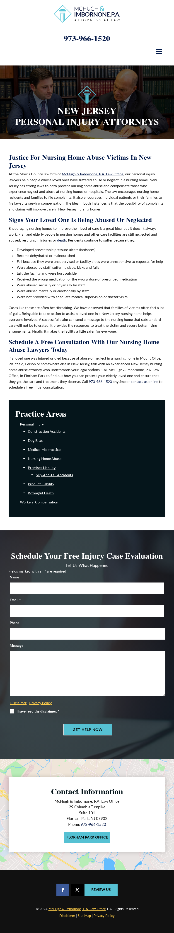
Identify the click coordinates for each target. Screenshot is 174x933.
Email (15, 600)
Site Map (84, 916)
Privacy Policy (40, 703)
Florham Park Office (87, 837)
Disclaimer (18, 703)
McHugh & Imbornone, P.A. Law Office (77, 909)
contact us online (144, 382)
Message (16, 646)
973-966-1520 (87, 38)
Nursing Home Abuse (44, 459)
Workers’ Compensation (39, 502)
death (61, 240)
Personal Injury (32, 424)
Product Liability (41, 484)
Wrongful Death (41, 493)
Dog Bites (35, 440)
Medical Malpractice (44, 450)
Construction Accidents (46, 431)
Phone (14, 623)
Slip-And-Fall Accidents (54, 475)
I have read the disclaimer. (38, 711)
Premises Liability (42, 468)
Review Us (101, 890)
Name (14, 577)
